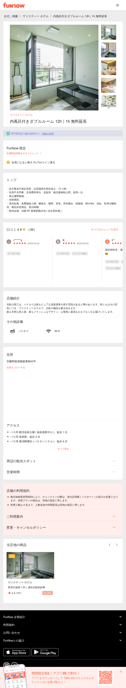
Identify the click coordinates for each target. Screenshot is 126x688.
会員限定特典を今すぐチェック (23, 153)
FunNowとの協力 (13, 640)
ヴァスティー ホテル (36, 16)
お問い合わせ (11, 632)
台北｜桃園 (11, 16)
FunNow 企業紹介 (14, 617)
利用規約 (8, 625)
